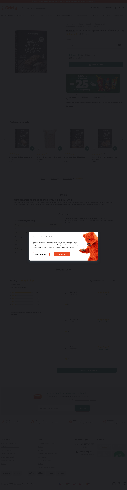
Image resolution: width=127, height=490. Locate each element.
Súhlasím (62, 254)
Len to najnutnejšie (41, 254)
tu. (54, 247)
